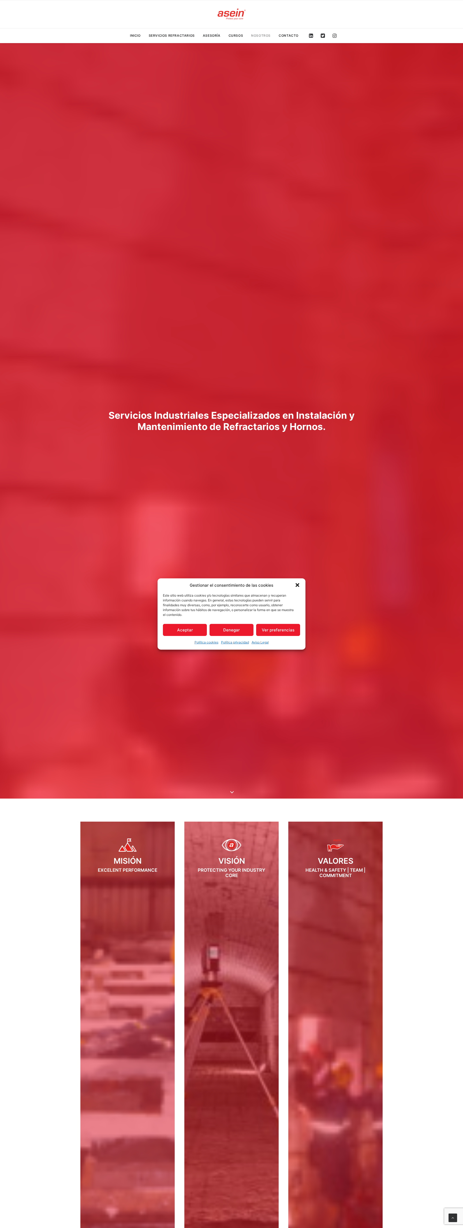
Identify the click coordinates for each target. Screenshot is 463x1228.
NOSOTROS (261, 35)
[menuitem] (135, 35)
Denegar (231, 629)
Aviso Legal (260, 642)
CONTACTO (288, 35)
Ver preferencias (278, 629)
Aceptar (185, 629)
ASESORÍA (212, 35)
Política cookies (206, 642)
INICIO (135, 35)
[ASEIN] (231, 14)
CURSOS (236, 35)
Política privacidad (235, 642)
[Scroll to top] (453, 1217)
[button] (297, 585)
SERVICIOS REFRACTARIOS (172, 35)
